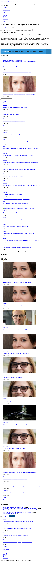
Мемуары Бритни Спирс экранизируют (12, 114)
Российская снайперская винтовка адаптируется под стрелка (17, 247)
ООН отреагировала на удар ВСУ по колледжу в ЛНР (15, 424)
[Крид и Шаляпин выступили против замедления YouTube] (16, 199)
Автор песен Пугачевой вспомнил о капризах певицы (15, 107)
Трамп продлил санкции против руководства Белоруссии (16, 353)
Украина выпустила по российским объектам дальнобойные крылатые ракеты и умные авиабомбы (25, 486)
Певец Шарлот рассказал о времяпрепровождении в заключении (18, 155)
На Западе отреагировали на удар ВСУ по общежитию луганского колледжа (20, 472)
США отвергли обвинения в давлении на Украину (14, 448)
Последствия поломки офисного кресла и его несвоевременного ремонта (19, 508)
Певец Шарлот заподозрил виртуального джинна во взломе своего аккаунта (20, 162)
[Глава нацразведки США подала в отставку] (19, 396)
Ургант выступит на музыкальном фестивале (13, 194)
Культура (5, 15)
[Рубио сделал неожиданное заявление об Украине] (19, 301)
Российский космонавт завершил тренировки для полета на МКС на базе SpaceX (21, 240)
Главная (5, 7)
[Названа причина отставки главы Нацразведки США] (19, 325)
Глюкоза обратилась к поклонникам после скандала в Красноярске (18, 141)
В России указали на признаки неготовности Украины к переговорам (19, 94)
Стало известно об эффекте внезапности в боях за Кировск (17, 72)
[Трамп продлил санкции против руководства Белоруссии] (19, 348)
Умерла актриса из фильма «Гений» (11, 128)
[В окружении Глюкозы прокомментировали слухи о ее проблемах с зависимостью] (22, 180)
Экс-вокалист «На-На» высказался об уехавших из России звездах (17, 134)
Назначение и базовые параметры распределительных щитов (17, 512)
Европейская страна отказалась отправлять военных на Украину (17, 282)
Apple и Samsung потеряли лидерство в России (13, 219)
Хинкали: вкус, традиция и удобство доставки (13, 507)
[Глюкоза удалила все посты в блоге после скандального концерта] (18, 208)
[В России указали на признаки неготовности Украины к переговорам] (19, 91)
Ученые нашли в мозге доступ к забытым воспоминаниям (16, 226)
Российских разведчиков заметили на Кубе (12, 377)
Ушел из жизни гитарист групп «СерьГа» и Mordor (14, 121)
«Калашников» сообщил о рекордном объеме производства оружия (18, 233)
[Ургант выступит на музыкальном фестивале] (13, 189)
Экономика (5, 8)
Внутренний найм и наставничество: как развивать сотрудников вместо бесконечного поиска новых (26, 509)
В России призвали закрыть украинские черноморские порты (17, 499)
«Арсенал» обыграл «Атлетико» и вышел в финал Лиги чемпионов (18, 521)
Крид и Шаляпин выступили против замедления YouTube (15, 203)
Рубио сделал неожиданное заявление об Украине (14, 306)
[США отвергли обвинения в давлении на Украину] (19, 443)
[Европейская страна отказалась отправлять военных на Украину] (19, 277)
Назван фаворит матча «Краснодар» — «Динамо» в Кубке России (17, 542)
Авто (4, 12)
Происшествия (6, 10)
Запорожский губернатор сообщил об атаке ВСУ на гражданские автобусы (20, 492)
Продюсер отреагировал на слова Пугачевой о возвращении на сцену (19, 169)
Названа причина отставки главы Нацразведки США (15, 329)
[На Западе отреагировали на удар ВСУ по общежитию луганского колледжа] (19, 467)
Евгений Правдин (6, 27)
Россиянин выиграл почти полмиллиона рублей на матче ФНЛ (17, 528)
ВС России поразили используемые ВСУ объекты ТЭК (15, 479)
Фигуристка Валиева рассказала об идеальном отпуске (15, 535)
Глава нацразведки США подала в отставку (13, 401)
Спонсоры (5, 14)
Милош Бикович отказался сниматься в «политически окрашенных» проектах (20, 148)
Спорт (4, 11)
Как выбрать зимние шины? (9, 513)
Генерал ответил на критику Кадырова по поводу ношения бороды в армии (20, 66)
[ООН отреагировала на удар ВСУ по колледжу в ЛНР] (19, 420)
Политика (5, 17)
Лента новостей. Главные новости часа (9, 1)
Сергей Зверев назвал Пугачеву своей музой (13, 176)
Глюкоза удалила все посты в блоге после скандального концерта (18, 212)
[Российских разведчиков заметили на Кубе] (19, 372)
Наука (4, 16)
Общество (5, 19)
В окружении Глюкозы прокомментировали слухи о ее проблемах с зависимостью (21, 185)
